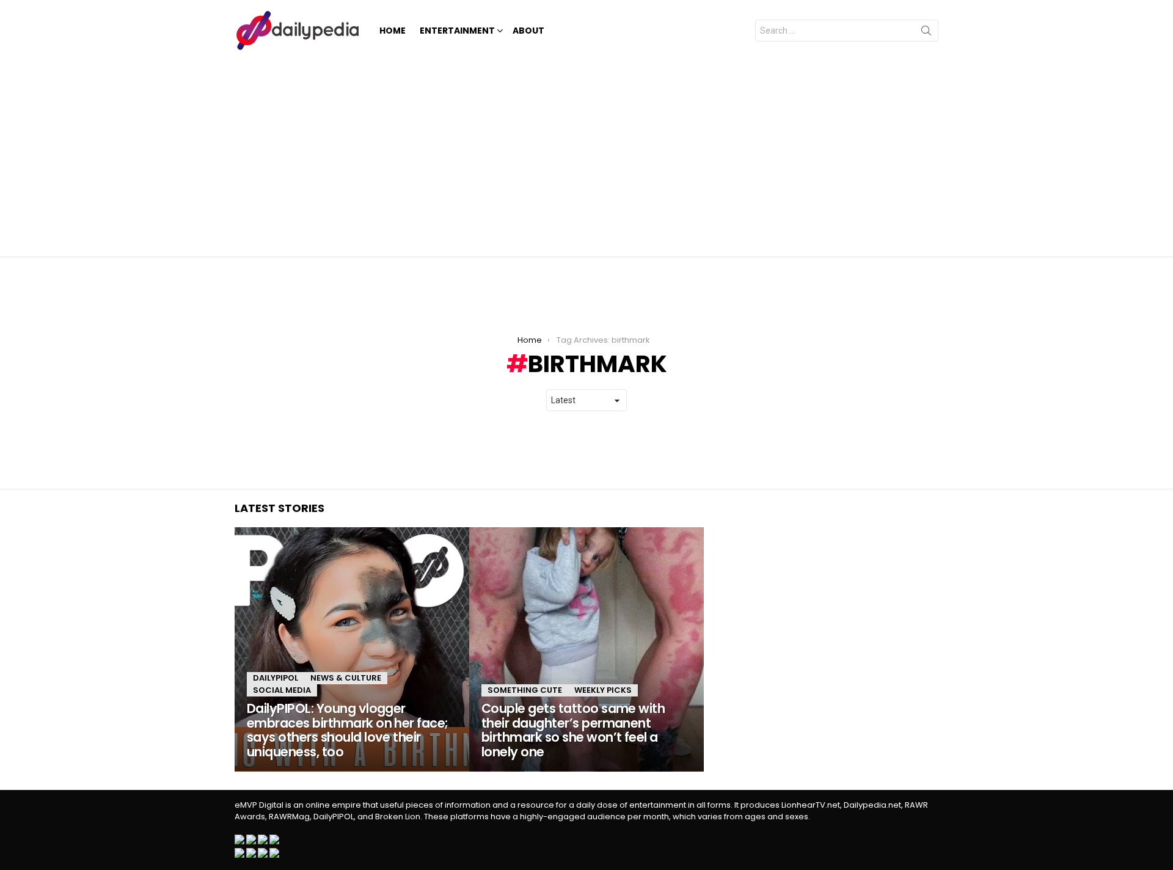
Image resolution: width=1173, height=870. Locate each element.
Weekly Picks (603, 690)
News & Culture (345, 678)
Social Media (282, 690)
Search (926, 33)
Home (392, 30)
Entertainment (457, 30)
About (528, 30)
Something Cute (525, 690)
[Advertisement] (586, 152)
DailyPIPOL (275, 678)
